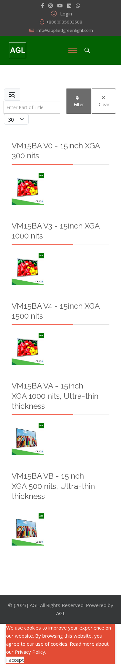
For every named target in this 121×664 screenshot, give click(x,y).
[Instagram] (50, 5)
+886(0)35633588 (64, 22)
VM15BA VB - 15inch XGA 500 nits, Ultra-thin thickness (53, 486)
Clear (104, 104)
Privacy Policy (30, 652)
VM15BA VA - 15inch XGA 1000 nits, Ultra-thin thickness (55, 396)
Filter (79, 104)
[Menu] (73, 50)
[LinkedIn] (69, 5)
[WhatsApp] (78, 5)
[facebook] (42, 5)
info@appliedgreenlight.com (64, 30)
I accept (15, 660)
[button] (60, 13)
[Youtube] (60, 5)
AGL (60, 613)
